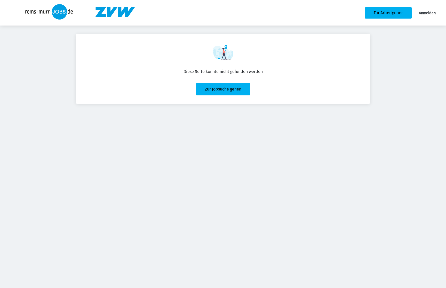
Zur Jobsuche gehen (223, 89)
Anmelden (427, 13)
